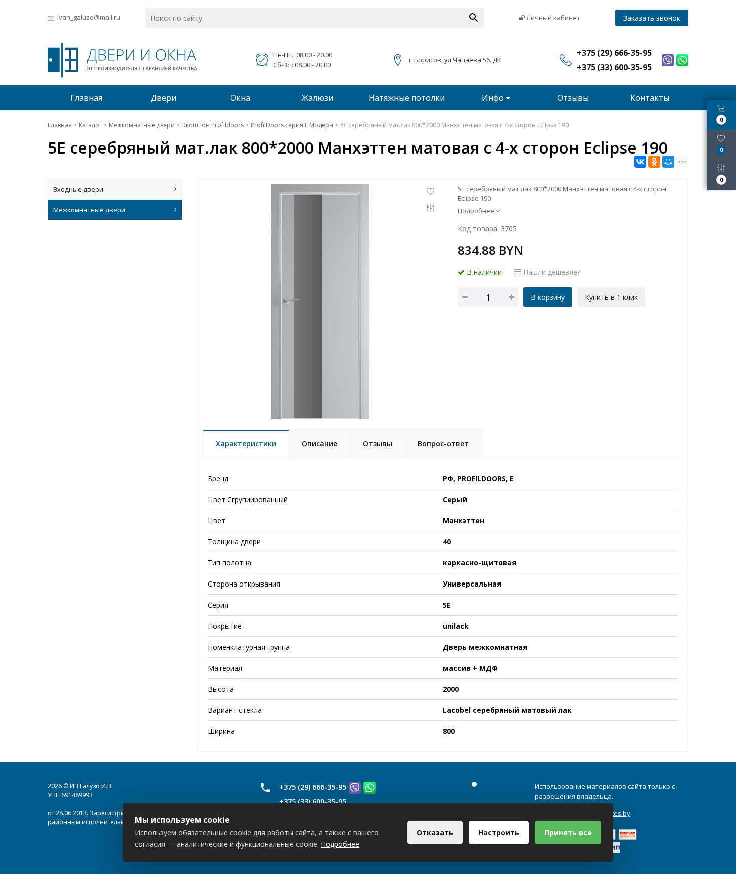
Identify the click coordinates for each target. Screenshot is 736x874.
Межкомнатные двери (89, 209)
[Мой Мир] (668, 162)
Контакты (649, 97)
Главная (86, 97)
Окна (240, 97)
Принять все (568, 832)
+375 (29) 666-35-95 (312, 787)
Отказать (435, 832)
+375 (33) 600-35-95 (312, 801)
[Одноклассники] (654, 162)
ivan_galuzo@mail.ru (88, 17)
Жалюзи (317, 97)
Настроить (498, 832)
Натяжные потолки (407, 97)
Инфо (494, 97)
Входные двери (78, 189)
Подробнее (340, 844)
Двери (163, 97)
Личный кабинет (552, 17)
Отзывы (573, 97)
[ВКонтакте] (640, 162)
